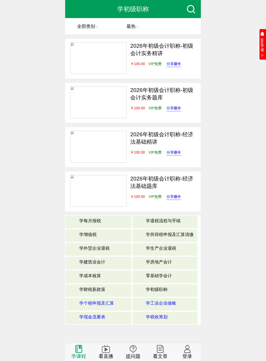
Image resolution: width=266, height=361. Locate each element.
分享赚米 (173, 64)
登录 (187, 356)
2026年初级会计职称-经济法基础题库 (161, 182)
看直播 (106, 356)
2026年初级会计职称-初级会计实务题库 (161, 93)
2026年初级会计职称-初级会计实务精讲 (161, 49)
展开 (262, 43)
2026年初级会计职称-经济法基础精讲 (161, 138)
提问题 (133, 356)
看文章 (160, 356)
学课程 (78, 356)
